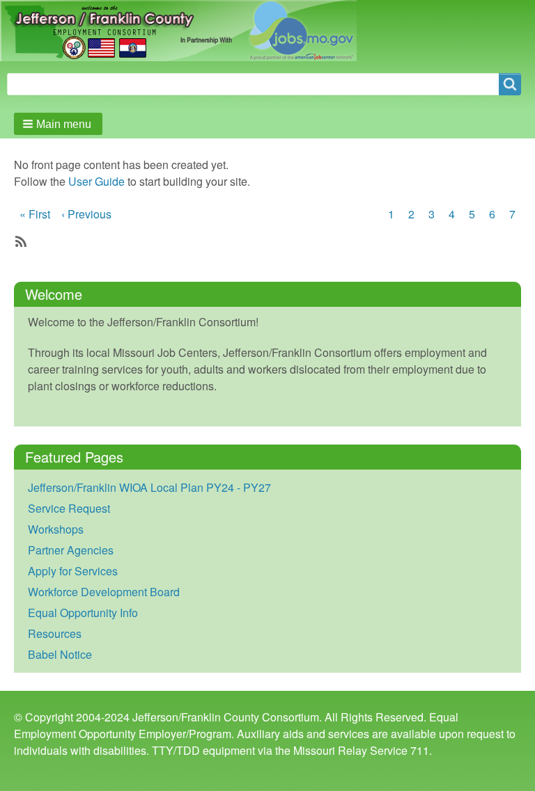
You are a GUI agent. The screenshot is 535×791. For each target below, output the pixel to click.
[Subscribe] (19, 240)
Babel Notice (60, 654)
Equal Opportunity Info (83, 613)
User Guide (96, 181)
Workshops (56, 529)
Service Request (69, 508)
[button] (58, 124)
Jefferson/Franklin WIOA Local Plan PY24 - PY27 (149, 487)
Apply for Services (73, 571)
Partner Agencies (71, 550)
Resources (55, 633)
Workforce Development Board (104, 592)
